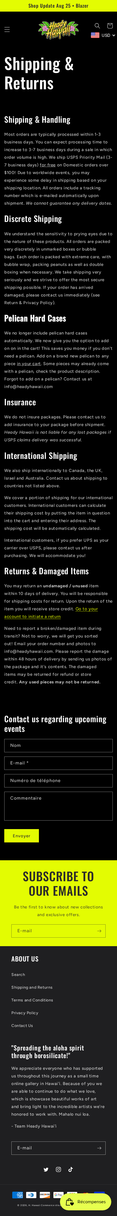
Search (18, 974)
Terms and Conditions (32, 1000)
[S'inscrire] (99, 931)
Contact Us (22, 1025)
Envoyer (21, 835)
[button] (7, 29)
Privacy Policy (24, 1012)
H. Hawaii (34, 1205)
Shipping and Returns (32, 987)
